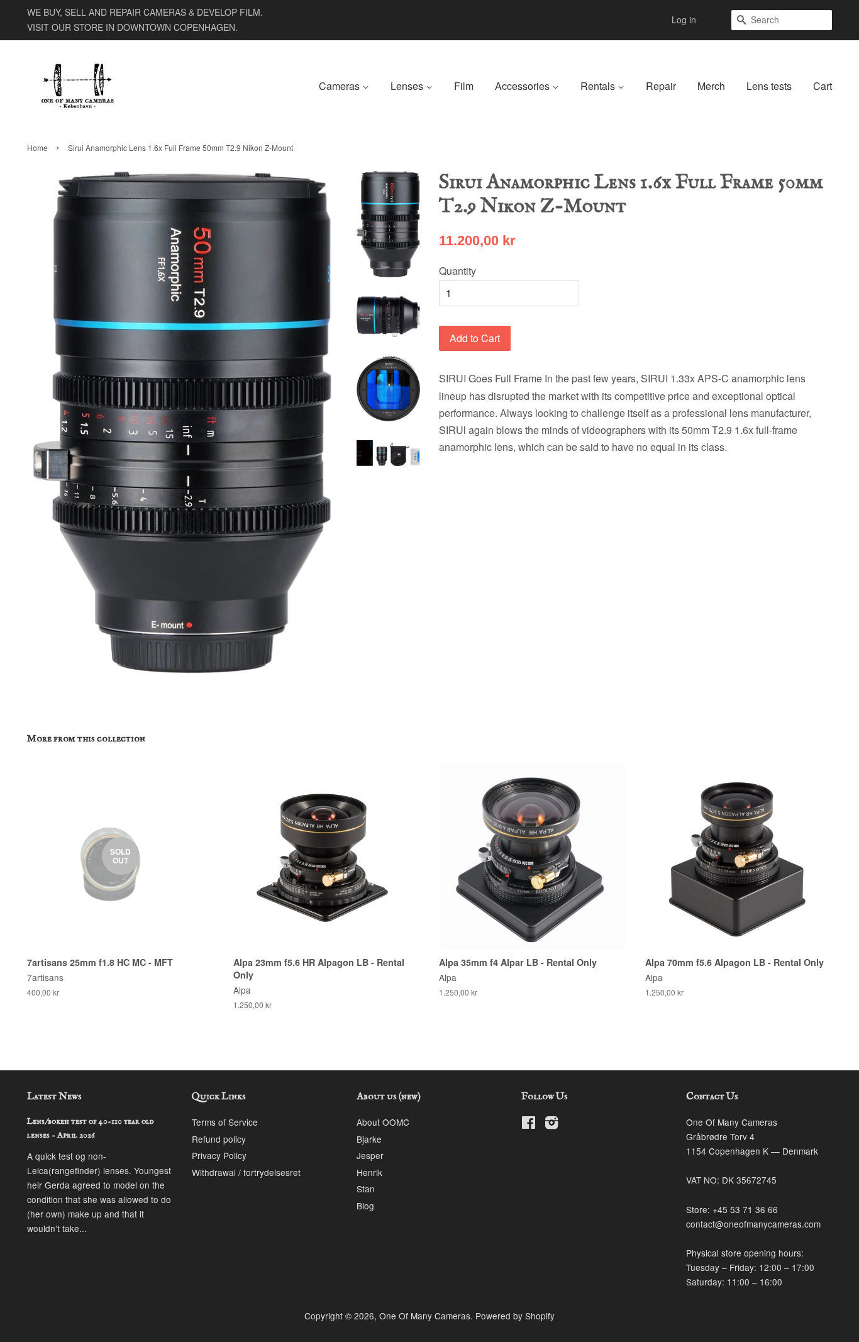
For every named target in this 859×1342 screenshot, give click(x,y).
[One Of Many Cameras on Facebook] (528, 1124)
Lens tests (769, 86)
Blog (365, 1205)
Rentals (599, 86)
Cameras (340, 86)
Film (464, 86)
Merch (711, 86)
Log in (684, 19)
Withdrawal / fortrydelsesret (246, 1172)
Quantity (457, 270)
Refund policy (219, 1139)
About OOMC (383, 1122)
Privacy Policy (219, 1155)
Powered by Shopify (515, 1315)
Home (37, 147)
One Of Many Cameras (424, 1315)
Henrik (369, 1172)
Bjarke (369, 1139)
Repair (661, 86)
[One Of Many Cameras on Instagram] (551, 1124)
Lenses (408, 86)
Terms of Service (225, 1122)
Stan (366, 1188)
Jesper (370, 1155)
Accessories (523, 86)
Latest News (54, 1096)
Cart (822, 86)
